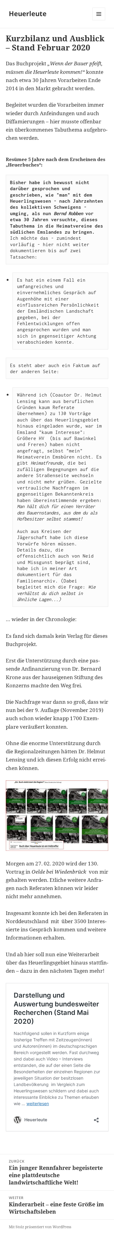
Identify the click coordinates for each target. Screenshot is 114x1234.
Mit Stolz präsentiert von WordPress (40, 1226)
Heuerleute (28, 13)
